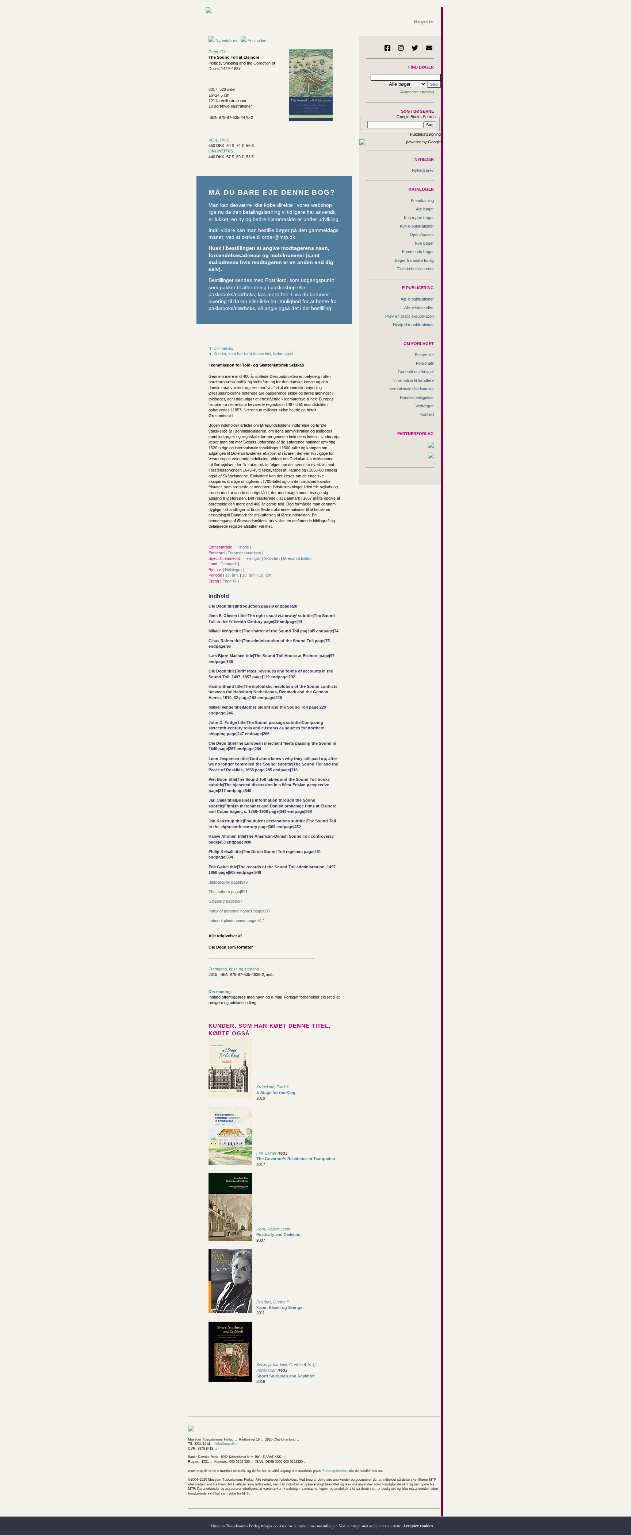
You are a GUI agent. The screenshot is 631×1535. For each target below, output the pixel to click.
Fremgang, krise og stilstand (234, 969)
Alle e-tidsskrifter (419, 307)
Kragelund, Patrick (272, 1087)
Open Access (422, 234)
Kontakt (427, 414)
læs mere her (273, 294)
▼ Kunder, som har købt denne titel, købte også (251, 354)
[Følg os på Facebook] (387, 48)
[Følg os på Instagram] (401, 48)
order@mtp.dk (278, 237)
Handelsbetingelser (417, 397)
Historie (243, 547)
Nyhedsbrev (225, 40)
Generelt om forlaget (416, 371)
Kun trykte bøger (419, 218)
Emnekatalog (422, 200)
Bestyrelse (424, 355)
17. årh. (232, 575)
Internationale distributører (410, 389)
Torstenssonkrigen (245, 553)
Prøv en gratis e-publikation (409, 316)
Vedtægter (425, 406)
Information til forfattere (413, 380)
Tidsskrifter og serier (415, 269)
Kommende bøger (418, 251)
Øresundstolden (298, 558)
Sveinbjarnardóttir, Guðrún (279, 1364)
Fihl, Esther (266, 1153)
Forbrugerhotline (334, 1471)
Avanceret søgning (417, 92)
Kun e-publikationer (417, 226)
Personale (425, 363)
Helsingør (253, 558)
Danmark (229, 564)
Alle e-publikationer (417, 299)
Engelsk (230, 581)
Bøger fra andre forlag (414, 260)
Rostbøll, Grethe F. (273, 1302)
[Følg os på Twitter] (415, 48)
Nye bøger (424, 243)
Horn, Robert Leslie (273, 1229)
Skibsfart (272, 558)
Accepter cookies (418, 1526)
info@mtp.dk (225, 1444)
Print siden (256, 40)
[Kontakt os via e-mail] (429, 48)
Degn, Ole (217, 52)
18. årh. (249, 575)
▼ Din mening (221, 348)
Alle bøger (425, 209)
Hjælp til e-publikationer (413, 324)
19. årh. (266, 575)
